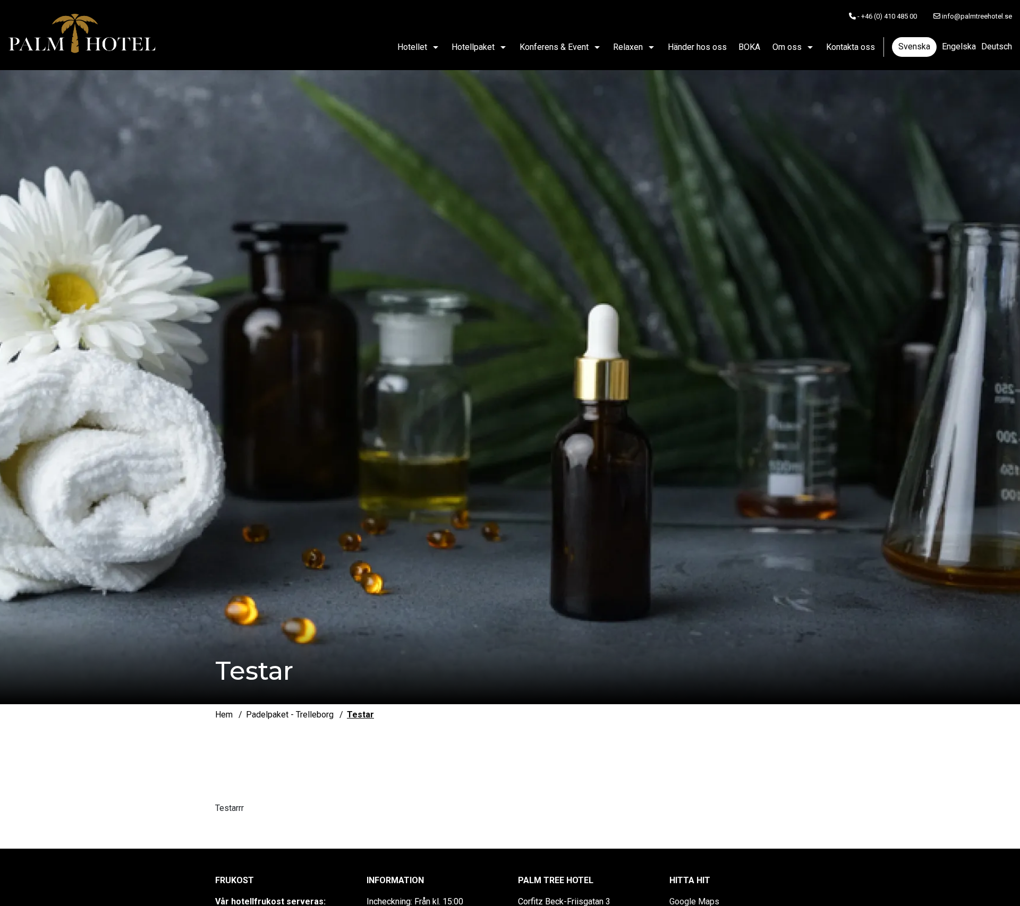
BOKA (749, 47)
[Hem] (82, 35)
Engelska (959, 46)
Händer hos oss (697, 47)
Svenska (914, 46)
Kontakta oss (850, 47)
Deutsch (996, 46)
